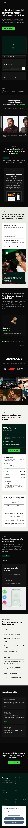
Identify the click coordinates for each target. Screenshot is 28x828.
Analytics (23, 160)
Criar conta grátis (8, 28)
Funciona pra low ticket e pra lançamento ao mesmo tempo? (14, 639)
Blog (16, 790)
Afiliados (20, 162)
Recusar (14, 822)
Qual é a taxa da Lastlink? (14, 629)
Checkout (6, 157)
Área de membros (7, 160)
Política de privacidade (7, 803)
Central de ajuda (19, 792)
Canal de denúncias (19, 795)
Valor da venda (6, 463)
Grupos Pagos (16, 160)
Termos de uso (5, 801)
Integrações (14, 162)
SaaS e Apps (17, 558)
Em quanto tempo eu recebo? (14, 633)
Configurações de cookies (14, 815)
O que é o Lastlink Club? (14, 672)
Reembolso (17, 794)
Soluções (17, 781)
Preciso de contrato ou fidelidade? (14, 652)
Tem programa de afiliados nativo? (14, 646)
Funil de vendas (14, 157)
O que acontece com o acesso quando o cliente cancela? (14, 662)
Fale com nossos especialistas (14, 505)
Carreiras (4, 805)
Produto (17, 780)
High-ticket (5, 560)
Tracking (7, 162)
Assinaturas (21, 157)
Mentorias (5, 558)
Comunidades (6, 555)
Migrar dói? (14, 656)
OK (14, 818)
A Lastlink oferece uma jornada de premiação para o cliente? (14, 678)
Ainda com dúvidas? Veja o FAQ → (12, 246)
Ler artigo (6, 706)
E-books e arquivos (20, 555)
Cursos (12, 555)
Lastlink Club (4, 794)
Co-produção (14, 164)
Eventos (10, 558)
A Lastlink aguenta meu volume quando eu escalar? (14, 667)
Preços (16, 783)
